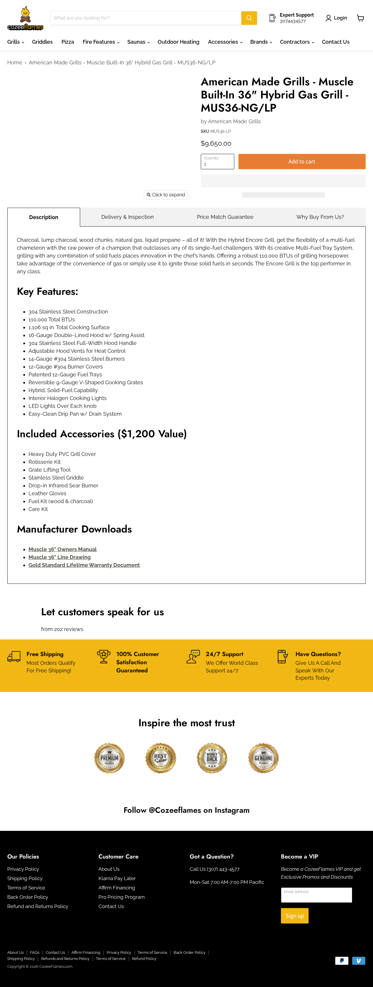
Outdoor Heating (178, 42)
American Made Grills (234, 121)
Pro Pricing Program (121, 897)
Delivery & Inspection (127, 217)
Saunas (137, 42)
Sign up (295, 916)
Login (340, 18)
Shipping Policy (25, 878)
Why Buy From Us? (320, 217)
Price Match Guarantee (225, 217)
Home (14, 63)
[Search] (249, 18)
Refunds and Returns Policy (65, 958)
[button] (283, 181)
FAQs (34, 952)
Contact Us (336, 42)
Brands (259, 42)
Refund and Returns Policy (37, 906)
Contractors (295, 42)
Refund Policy (144, 958)
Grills (14, 42)
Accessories (223, 42)
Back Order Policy (27, 897)
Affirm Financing (116, 888)
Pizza (67, 42)
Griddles (42, 42)
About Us (108, 869)
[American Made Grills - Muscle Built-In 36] (18, 87)
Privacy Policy (23, 869)
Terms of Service (26, 888)
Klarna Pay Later (117, 878)
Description (43, 217)
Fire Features (99, 42)
